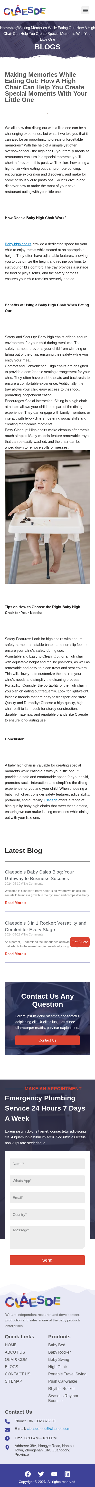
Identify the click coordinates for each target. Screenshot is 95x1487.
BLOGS (11, 1367)
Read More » (15, 903)
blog (14, 28)
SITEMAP (13, 1381)
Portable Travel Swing (67, 1374)
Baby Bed (56, 1345)
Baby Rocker (59, 1352)
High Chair (57, 1367)
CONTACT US (17, 1374)
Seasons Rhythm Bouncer (63, 1398)
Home (5, 28)
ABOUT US (15, 1352)
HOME (11, 1345)
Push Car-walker (62, 1381)
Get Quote (80, 942)
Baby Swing (58, 1359)
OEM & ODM (16, 1359)
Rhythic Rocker (61, 1389)
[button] (85, 10)
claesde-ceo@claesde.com (48, 1428)
